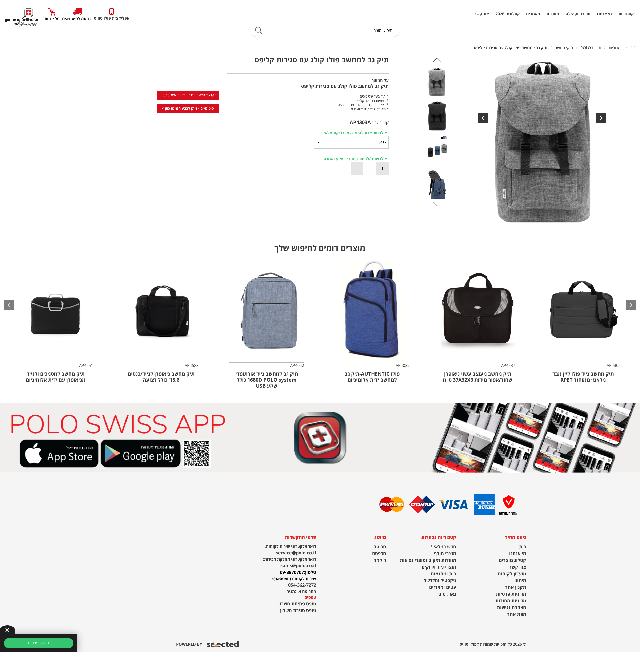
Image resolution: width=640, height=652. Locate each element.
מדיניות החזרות (511, 601)
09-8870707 (292, 572)
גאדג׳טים (447, 594)
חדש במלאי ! (443, 547)
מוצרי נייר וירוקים (439, 567)
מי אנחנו (604, 14)
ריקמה (380, 560)
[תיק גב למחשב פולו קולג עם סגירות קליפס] (542, 144)
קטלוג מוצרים (512, 560)
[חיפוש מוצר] (258, 30)
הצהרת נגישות (511, 608)
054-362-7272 (302, 585)
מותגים (553, 14)
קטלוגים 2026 (508, 14)
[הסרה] (357, 168)
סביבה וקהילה (578, 14)
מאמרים (533, 14)
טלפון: (310, 572)
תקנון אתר (515, 587)
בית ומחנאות (443, 574)
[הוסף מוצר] (382, 168)
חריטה (380, 547)
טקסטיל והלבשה (440, 581)
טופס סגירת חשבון (298, 611)
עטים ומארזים (442, 587)
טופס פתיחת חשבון (297, 604)
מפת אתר (516, 614)
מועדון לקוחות (512, 574)
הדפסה (379, 554)
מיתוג (520, 581)
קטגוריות (626, 14)
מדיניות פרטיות (511, 594)
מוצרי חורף (445, 554)
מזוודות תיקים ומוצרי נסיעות (428, 560)
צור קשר (481, 14)
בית (522, 547)
